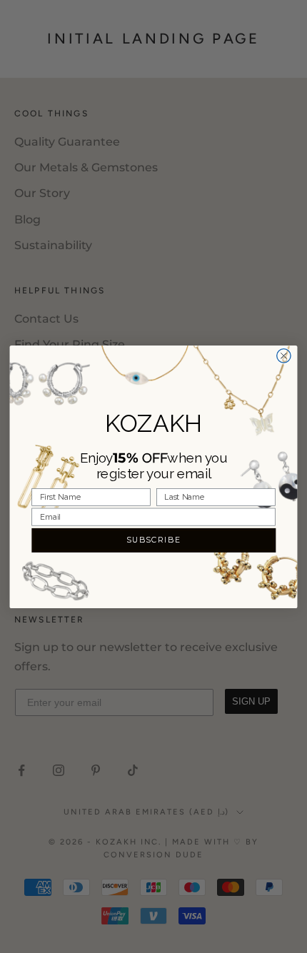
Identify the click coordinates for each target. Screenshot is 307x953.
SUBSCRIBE (153, 539)
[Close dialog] (284, 355)
